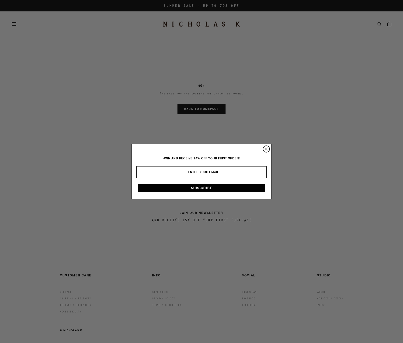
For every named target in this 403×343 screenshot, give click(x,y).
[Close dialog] (266, 149)
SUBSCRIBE (201, 188)
